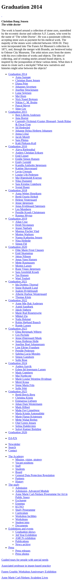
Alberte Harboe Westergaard (31, 294)
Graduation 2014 (17, 74)
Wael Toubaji (22, 278)
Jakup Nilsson (23, 256)
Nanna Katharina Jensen (28, 237)
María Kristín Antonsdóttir (29, 413)
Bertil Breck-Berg (25, 394)
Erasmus (20, 503)
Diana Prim (21, 83)
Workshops (21, 519)
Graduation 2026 (17, 432)
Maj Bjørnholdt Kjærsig (28, 177)
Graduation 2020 (17, 246)
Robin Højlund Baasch (28, 322)
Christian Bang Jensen (27, 80)
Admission (21, 487)
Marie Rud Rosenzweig (28, 312)
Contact (12, 450)
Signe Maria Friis (24, 385)
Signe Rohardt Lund (26, 287)
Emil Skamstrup (24, 253)
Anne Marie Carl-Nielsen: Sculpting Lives (24, 577)
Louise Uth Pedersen (26, 174)
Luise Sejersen (23, 92)
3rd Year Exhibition (26, 534)
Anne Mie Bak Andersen (29, 303)
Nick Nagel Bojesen (26, 99)
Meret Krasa (22, 382)
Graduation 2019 (17, 218)
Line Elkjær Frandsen (27, 347)
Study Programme (25, 509)
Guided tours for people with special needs (24, 559)
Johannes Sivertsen (25, 86)
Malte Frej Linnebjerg (27, 410)
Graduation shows (25, 531)
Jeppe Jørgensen (24, 202)
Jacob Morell (22, 136)
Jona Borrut (21, 118)
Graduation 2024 (17, 363)
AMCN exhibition (25, 538)
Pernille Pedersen (24, 350)
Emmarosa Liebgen (26, 400)
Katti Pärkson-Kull (25, 143)
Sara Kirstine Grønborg (28, 184)
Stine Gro (20, 108)
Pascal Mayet (22, 105)
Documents (21, 525)
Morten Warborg (24, 234)
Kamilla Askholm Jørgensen (30, 165)
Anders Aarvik (23, 366)
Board (18, 472)
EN (15, 438)
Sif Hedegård (22, 127)
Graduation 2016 (17, 146)
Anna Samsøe (23, 77)
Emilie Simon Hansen (27, 158)
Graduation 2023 (17, 328)
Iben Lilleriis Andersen (27, 114)
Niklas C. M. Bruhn (26, 102)
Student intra (22, 522)
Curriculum (21, 512)
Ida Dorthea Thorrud (26, 284)
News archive (23, 544)
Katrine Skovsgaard (26, 168)
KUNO (19, 506)
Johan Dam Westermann (28, 404)
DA (10, 438)
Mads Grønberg (24, 372)
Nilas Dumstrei (23, 180)
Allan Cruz (21, 221)
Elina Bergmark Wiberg (28, 331)
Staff (18, 465)
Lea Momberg (23, 209)
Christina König (24, 397)
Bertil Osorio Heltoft (26, 196)
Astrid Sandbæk (24, 306)
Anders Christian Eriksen (29, 152)
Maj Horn (20, 96)
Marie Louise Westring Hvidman (33, 378)
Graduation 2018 (17, 190)
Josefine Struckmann (26, 89)
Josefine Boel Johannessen (30, 344)
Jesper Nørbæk (23, 228)
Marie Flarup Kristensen (28, 416)
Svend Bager (22, 187)
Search (12, 447)
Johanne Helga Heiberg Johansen (33, 130)
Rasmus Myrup (23, 215)
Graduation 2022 (17, 300)
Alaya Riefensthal (25, 149)
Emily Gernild (23, 162)
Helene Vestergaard (26, 199)
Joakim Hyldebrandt (26, 290)
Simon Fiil (21, 243)
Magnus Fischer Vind (27, 231)
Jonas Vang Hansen (26, 259)
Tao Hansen (22, 275)
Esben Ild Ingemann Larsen (30, 369)
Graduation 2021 (17, 281)
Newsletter (14, 444)
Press (11, 547)
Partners (19, 478)
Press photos (22, 553)
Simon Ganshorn (24, 356)
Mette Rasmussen (25, 262)
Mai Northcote (23, 375)
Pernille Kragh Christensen (30, 212)
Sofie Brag (21, 360)
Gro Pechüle (22, 334)
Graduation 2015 (17, 111)
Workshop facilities (25, 516)
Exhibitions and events (20, 528)
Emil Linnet (21, 155)
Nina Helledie (23, 240)
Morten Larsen (23, 265)
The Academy (16, 456)
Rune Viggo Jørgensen (27, 268)
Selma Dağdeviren (25, 426)
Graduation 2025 (17, 391)
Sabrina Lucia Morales (27, 353)
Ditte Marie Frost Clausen (29, 250)
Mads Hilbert (22, 407)
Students (20, 468)
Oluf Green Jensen (25, 422)
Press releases (22, 550)
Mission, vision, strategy (28, 459)
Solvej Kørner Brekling (28, 429)
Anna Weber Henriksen (28, 193)
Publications (22, 541)
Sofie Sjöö (21, 388)
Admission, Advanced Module (32, 490)
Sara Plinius (21, 140)
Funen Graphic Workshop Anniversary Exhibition (28, 571)
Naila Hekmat (23, 319)
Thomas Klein (23, 297)
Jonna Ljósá (22, 133)
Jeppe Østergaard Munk (28, 338)
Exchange (20, 500)
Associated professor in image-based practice (26, 565)
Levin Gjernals (23, 171)
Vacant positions (24, 462)
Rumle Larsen (23, 325)
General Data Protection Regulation (35, 475)
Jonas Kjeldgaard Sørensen (30, 206)
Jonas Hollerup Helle (27, 341)
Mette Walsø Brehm (26, 419)
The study (13, 484)
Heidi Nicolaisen (24, 224)
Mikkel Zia (21, 316)
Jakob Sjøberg (23, 309)
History (19, 481)
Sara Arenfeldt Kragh (27, 272)
